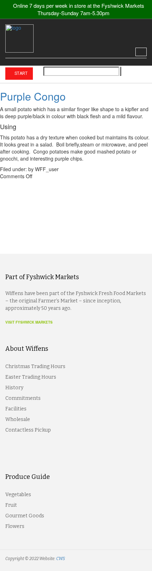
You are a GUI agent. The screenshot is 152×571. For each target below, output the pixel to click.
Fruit (11, 505)
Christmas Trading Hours (35, 366)
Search (120, 71)
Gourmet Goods (24, 516)
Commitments (23, 398)
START (20, 73)
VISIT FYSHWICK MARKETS (29, 322)
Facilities (16, 409)
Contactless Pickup (28, 430)
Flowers (14, 526)
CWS (60, 558)
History (14, 388)
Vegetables (18, 495)
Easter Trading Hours (30, 377)
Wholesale (17, 419)
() (139, 73)
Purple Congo (33, 96)
